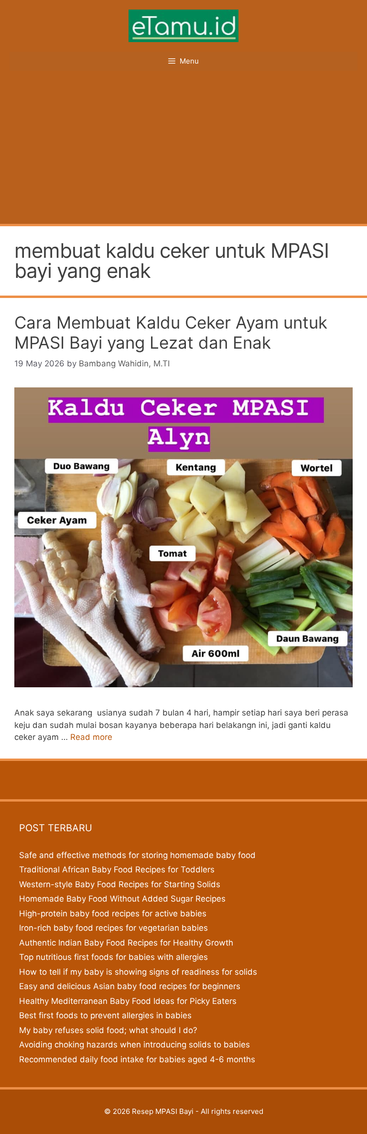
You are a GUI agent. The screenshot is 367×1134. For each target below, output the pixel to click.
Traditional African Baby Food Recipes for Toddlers (117, 869)
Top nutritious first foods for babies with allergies (113, 957)
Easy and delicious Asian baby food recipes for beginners (129, 986)
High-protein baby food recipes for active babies (112, 913)
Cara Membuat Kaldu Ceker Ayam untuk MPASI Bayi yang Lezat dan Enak (170, 332)
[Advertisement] (183, 152)
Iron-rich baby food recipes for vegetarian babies (113, 928)
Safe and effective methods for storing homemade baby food (137, 855)
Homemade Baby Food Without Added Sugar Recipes (122, 898)
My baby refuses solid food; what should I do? (108, 1030)
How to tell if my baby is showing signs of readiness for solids (138, 972)
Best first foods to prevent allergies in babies (105, 1015)
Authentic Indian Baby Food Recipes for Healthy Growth (126, 942)
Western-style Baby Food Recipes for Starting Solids (119, 884)
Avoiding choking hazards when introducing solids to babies (134, 1044)
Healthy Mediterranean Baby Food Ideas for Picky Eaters (128, 1001)
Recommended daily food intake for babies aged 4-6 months (137, 1059)
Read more (91, 737)
